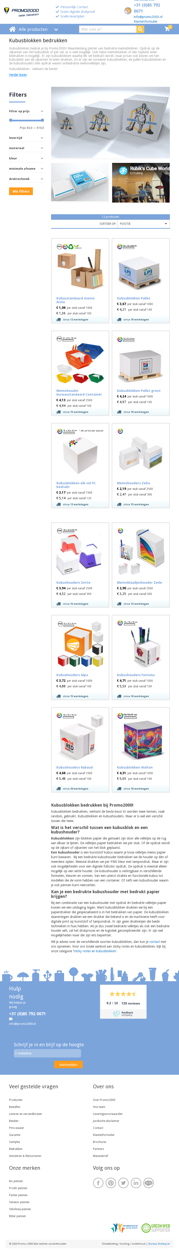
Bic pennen (16, 1181)
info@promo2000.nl (148, 17)
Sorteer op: (108, 223)
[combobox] (143, 224)
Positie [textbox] (125, 223)
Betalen (13, 1121)
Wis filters (21, 191)
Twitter (123, 1183)
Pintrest (111, 1183)
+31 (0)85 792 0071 (27, 1013)
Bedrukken (15, 1149)
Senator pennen (19, 1202)
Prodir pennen (18, 1188)
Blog (148, 1183)
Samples (14, 1142)
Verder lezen (18, 75)
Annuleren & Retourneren (25, 1156)
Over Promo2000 (104, 1100)
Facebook (98, 1183)
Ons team (99, 1107)
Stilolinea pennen (20, 1209)
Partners (98, 1149)
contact (154, 942)
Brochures (99, 1142)
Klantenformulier (146, 21)
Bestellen (14, 1107)
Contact (98, 1128)
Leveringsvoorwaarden (108, 1114)
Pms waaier (16, 1128)
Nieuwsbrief (100, 1156)
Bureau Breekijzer (159, 1243)
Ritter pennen (17, 1216)
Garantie (14, 1135)
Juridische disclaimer (106, 1121)
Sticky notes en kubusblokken (94, 951)
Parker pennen (18, 1195)
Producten (15, 1100)
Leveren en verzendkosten (25, 1114)
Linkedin (136, 1183)
